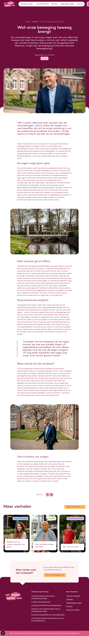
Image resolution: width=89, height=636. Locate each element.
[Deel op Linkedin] (51, 494)
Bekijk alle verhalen (73, 507)
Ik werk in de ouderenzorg (40, 602)
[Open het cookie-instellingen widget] (3, 633)
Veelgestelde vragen (67, 4)
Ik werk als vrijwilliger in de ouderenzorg (46, 605)
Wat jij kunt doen (26, 4)
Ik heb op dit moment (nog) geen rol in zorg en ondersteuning (47, 619)
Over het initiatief (42, 4)
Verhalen (54, 4)
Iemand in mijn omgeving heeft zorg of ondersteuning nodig (45, 610)
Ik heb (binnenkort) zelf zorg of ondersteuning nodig (43, 597)
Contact (79, 4)
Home (27, 22)
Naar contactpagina (53, 575)
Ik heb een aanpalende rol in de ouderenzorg (47, 615)
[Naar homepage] (10, 4)
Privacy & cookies (72, 610)
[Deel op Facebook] (47, 494)
